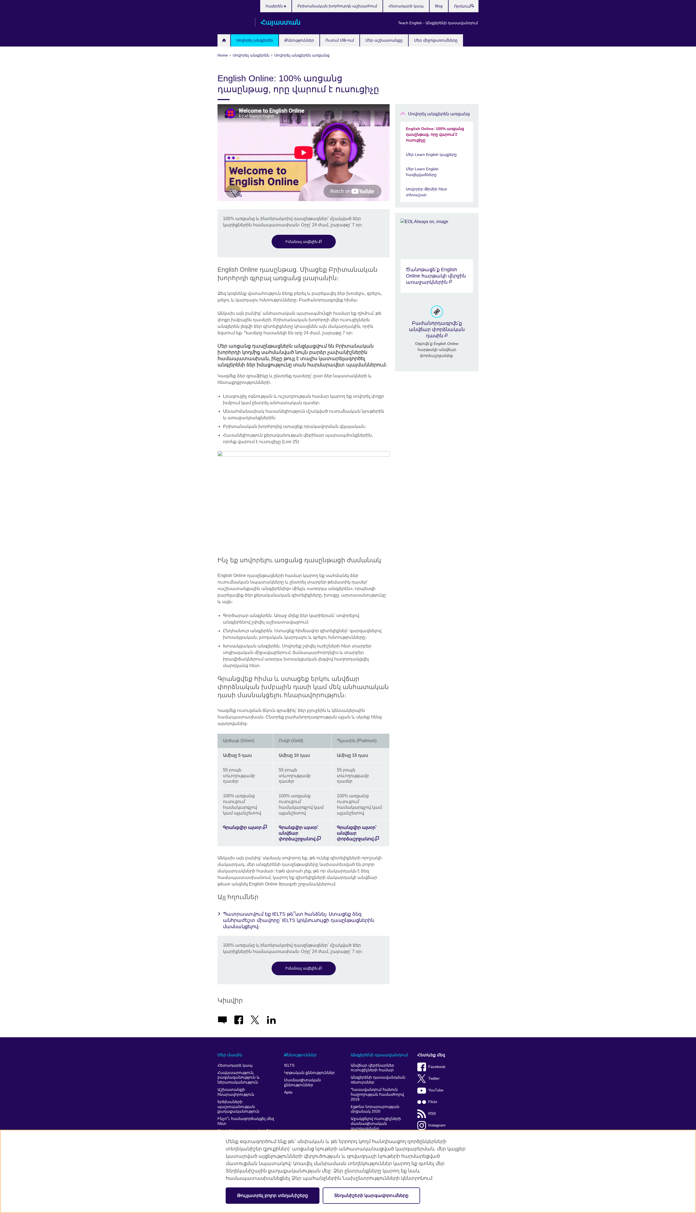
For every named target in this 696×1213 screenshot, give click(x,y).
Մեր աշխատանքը (384, 40)
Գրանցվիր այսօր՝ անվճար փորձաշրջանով (298, 833)
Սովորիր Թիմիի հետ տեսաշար (426, 192)
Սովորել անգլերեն (254, 40)
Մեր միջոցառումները (436, 40)
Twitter (434, 1078)
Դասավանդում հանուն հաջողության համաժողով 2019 (377, 1094)
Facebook (436, 1067)
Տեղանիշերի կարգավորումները (371, 1195)
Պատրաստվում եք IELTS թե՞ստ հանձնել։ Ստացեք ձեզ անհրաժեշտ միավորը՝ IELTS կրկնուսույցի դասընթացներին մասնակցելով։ (298, 920)
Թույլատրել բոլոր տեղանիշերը (272, 1195)
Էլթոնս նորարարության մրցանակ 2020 (375, 1109)
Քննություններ (299, 40)
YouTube (435, 1090)
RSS (432, 1114)
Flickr (432, 1102)
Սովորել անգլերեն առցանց (439, 114)
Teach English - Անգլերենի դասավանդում (438, 23)
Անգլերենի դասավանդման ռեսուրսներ (378, 1079)
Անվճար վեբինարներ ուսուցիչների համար (372, 1067)
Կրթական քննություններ (309, 1073)
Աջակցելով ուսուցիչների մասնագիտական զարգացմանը (376, 1123)
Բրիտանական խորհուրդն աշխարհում (337, 6)
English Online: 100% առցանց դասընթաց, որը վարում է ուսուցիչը (435, 134)
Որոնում (475, 7)
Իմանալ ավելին (302, 241)
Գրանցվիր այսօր (242, 827)
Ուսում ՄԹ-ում (339, 40)
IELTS (289, 1065)
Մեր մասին (229, 1054)
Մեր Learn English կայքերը (431, 154)
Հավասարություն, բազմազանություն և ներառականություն (238, 1077)
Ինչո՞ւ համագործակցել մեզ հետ (245, 1121)
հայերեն (275, 6)
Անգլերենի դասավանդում (379, 1054)
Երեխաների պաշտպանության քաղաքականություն (238, 1106)
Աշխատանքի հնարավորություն (235, 1092)
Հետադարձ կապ (406, 6)
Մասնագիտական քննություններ (302, 1082)
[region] (348, 1171)
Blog (439, 6)
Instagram (437, 1125)
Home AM (223, 40)
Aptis (288, 1092)
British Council (233, 22)
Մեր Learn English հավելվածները (422, 172)
